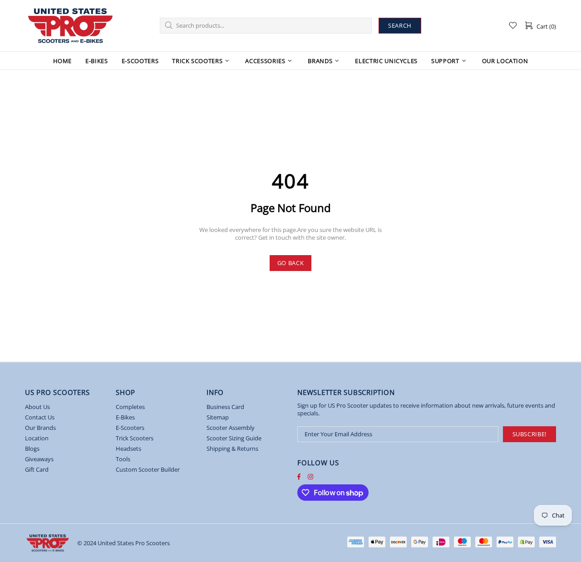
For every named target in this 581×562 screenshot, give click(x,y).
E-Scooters (130, 428)
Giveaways (39, 459)
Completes (130, 407)
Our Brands (40, 428)
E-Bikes (125, 417)
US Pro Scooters (70, 25)
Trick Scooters (134, 438)
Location (37, 438)
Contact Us (39, 417)
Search (400, 25)
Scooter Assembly (231, 428)
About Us (37, 407)
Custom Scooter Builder (148, 469)
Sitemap (218, 417)
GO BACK (290, 263)
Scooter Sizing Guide (234, 438)
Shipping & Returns (232, 449)
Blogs (32, 449)
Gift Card (37, 469)
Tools (123, 459)
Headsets (128, 449)
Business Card (225, 407)
